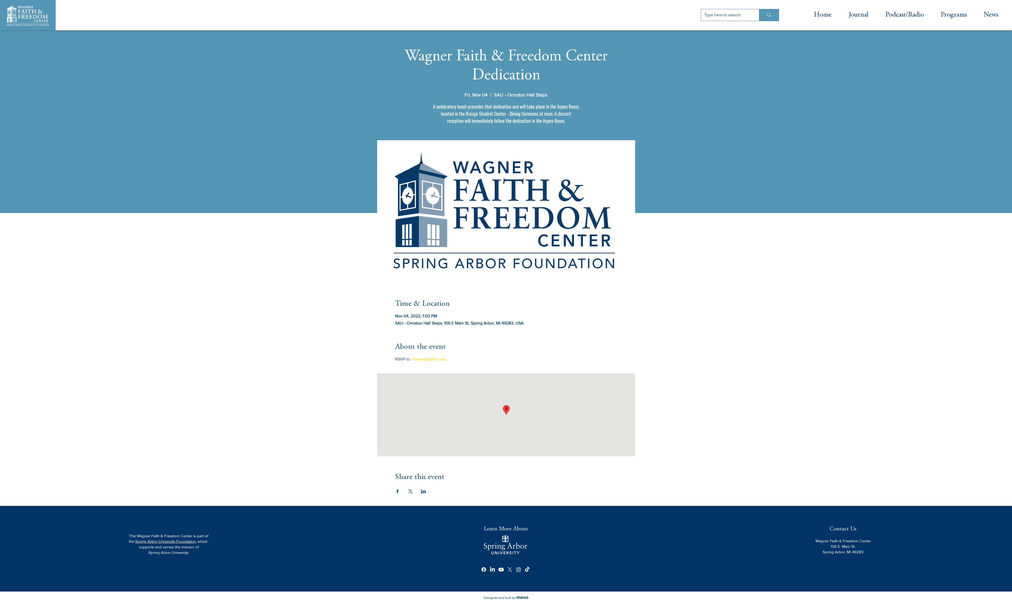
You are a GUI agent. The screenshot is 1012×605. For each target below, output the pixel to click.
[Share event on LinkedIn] (423, 491)
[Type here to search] (769, 15)
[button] (953, 15)
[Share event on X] (410, 491)
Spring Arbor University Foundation (165, 541)
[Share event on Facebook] (397, 491)
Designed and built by (506, 598)
